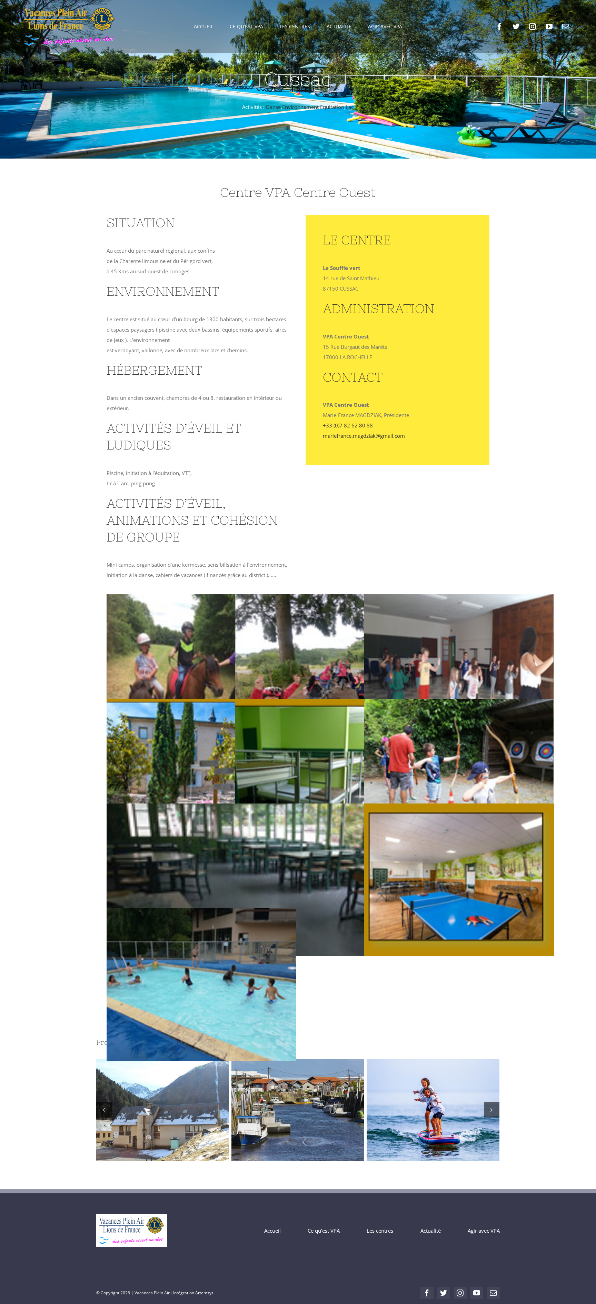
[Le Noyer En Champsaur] (162, 1110)
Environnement (300, 106)
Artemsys (204, 1293)
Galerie (175, 1110)
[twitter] (516, 26)
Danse (273, 106)
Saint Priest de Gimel (420, 1110)
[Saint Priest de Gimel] (433, 1110)
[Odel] (297, 1110)
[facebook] (499, 26)
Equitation (332, 106)
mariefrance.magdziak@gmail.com (364, 435)
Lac (350, 106)
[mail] (565, 26)
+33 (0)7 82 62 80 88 (348, 425)
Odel (285, 1110)
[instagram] (532, 26)
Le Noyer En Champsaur (150, 1110)
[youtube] (549, 26)
